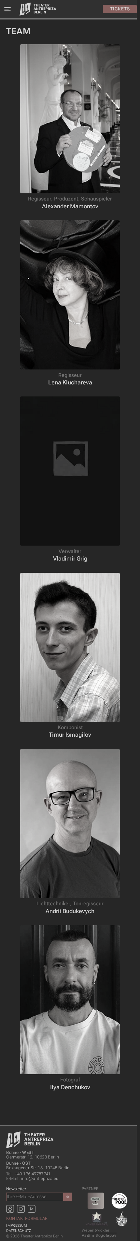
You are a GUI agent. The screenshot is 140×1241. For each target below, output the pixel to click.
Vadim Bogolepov (99, 1235)
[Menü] (7, 9)
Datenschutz (18, 1231)
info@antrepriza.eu (32, 1178)
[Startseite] (38, 9)
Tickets (120, 8)
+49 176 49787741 (28, 1174)
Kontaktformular (27, 1218)
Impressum (16, 1225)
